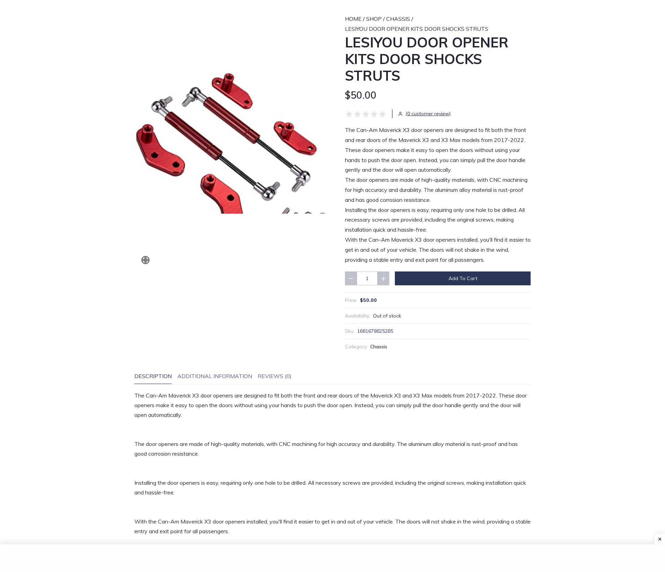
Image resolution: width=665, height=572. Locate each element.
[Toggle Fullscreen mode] (145, 260)
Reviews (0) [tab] (275, 376)
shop (374, 18)
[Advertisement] (332, 558)
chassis (398, 18)
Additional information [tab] (214, 376)
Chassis (378, 346)
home (353, 18)
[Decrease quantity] (351, 278)
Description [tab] (153, 376)
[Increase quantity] (383, 278)
